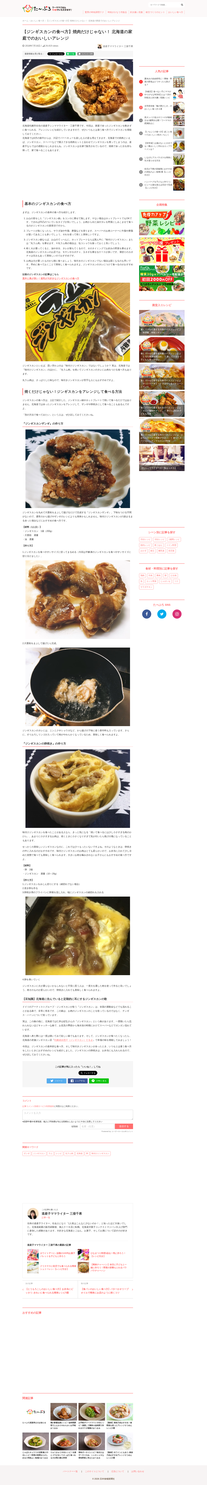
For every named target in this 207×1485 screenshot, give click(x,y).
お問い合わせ (137, 1471)
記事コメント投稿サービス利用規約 (38, 1106)
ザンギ (27, 1153)
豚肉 (158, 575)
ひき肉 (174, 575)
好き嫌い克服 (136, 12)
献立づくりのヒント (155, 12)
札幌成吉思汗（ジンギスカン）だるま (73, 1040)
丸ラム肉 (69, 1153)
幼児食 (171, 551)
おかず (143, 551)
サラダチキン (146, 587)
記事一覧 (46, 1217)
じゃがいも (165, 581)
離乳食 (161, 551)
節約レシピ (145, 545)
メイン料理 (171, 545)
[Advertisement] (77, 1351)
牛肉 (150, 575)
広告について (117, 1471)
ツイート (59, 1081)
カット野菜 (151, 581)
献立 (152, 551)
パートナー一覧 (70, 1471)
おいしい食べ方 (175, 12)
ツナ (176, 581)
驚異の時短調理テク (94, 12)
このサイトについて (94, 1471)
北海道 (80, 1153)
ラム (50, 1153)
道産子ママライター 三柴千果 (118, 46)
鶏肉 (142, 575)
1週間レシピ (174, 539)
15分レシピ (145, 539)
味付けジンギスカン (100, 1153)
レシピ (59, 1153)
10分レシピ (160, 539)
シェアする (80, 1081)
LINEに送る (101, 1081)
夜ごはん (158, 545)
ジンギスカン (39, 1153)
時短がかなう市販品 (117, 12)
